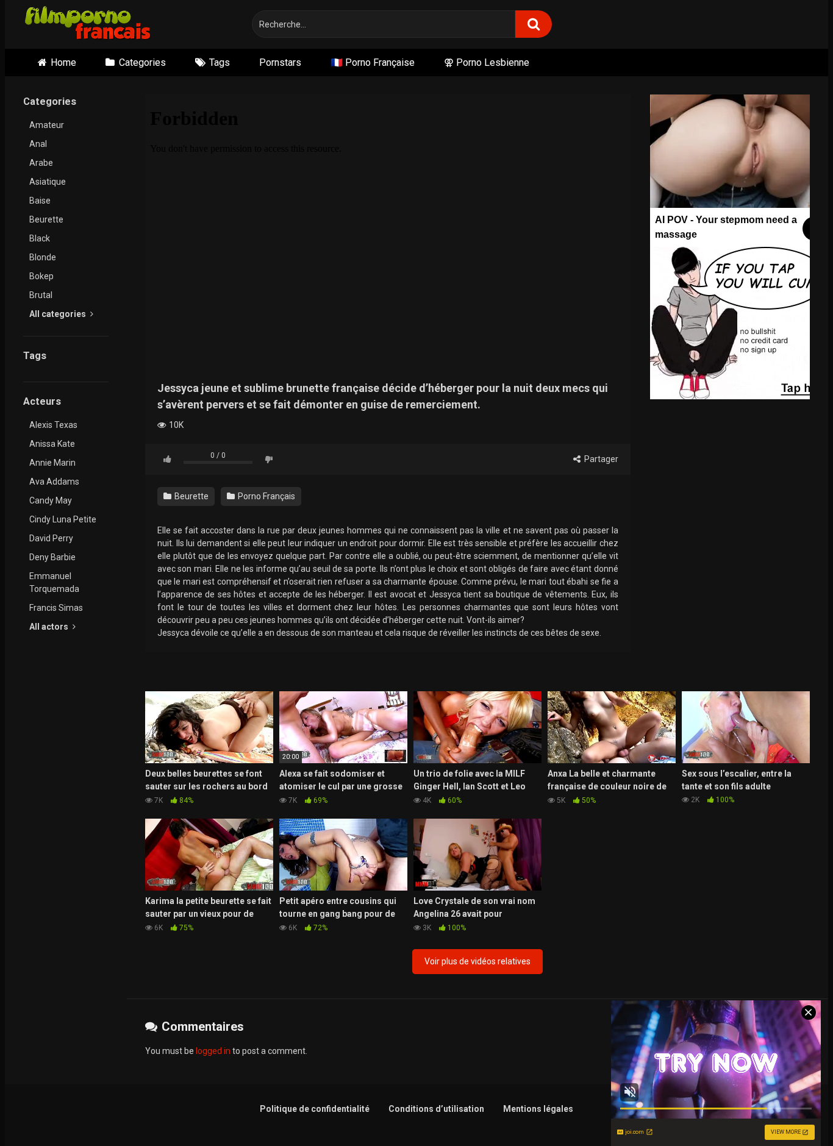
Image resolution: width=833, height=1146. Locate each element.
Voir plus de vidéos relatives (477, 961)
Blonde (42, 257)
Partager (600, 459)
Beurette (46, 219)
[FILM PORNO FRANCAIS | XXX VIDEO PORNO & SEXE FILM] (88, 24)
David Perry (51, 538)
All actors (49, 627)
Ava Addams (54, 481)
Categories (142, 62)
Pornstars (280, 62)
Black (39, 238)
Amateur (46, 125)
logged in (213, 1051)
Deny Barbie (52, 557)
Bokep (41, 276)
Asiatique (47, 182)
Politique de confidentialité (315, 1109)
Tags (219, 62)
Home (63, 62)
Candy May (50, 500)
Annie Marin (52, 463)
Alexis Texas (53, 425)
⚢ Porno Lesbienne (486, 62)
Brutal (40, 295)
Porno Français (265, 496)
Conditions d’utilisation (436, 1109)
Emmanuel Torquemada (54, 582)
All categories (58, 314)
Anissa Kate (52, 444)
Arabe (41, 163)
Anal (38, 144)
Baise (40, 200)
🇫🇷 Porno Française (373, 62)
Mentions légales (538, 1109)
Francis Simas (56, 608)
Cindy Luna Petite (62, 519)
